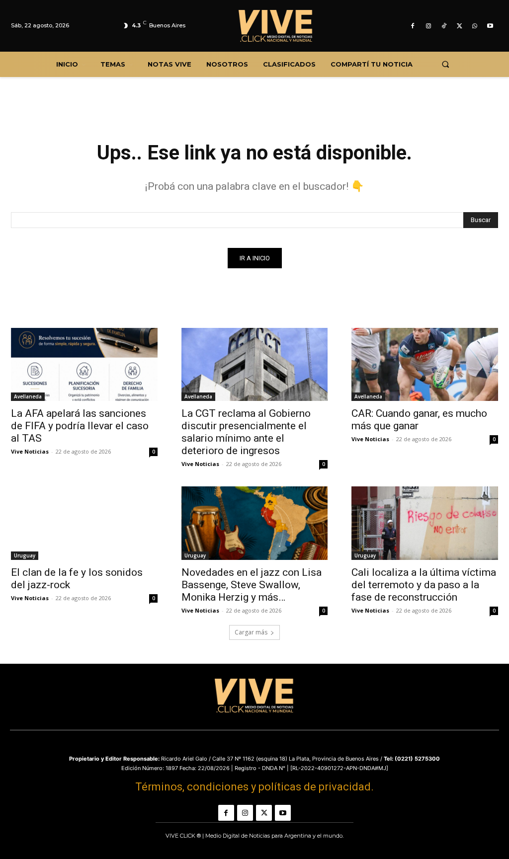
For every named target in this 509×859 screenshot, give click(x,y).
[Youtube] (490, 26)
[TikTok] (443, 26)
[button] (445, 64)
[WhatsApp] (475, 26)
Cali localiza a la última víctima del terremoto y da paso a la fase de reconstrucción (423, 584)
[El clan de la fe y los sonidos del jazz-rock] (84, 522)
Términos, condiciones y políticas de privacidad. (254, 787)
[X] (459, 26)
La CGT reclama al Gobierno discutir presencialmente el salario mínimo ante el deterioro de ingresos (246, 432)
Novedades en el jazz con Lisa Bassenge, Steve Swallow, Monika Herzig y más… (251, 584)
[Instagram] (428, 26)
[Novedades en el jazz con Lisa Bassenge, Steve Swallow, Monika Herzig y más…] (254, 522)
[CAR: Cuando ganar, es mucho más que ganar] (424, 364)
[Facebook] (413, 26)
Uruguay (24, 555)
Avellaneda (28, 396)
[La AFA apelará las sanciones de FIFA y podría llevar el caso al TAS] (84, 364)
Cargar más (251, 632)
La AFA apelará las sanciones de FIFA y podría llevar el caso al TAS (80, 425)
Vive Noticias (30, 451)
